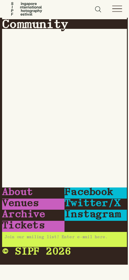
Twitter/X (92, 204)
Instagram (92, 215)
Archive (23, 215)
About (17, 192)
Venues (20, 204)
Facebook (88, 192)
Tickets (23, 226)
